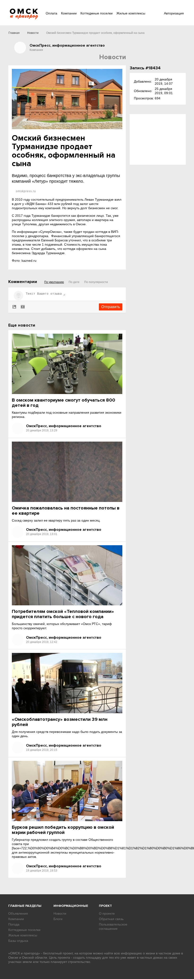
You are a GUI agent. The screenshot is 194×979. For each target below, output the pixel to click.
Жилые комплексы (130, 13)
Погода (13, 924)
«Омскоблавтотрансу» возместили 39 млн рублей (59, 722)
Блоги (57, 919)
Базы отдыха (18, 941)
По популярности (96, 282)
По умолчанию (54, 282)
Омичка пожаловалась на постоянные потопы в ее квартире (65, 510)
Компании (69, 13)
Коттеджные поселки (96, 13)
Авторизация (174, 13)
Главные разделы (24, 906)
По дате (74, 282)
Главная (14, 33)
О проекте (107, 913)
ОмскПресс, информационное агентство (63, 426)
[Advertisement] (158, 139)
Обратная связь (111, 919)
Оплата (51, 13)
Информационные (70, 906)
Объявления (18, 913)
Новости (33, 33)
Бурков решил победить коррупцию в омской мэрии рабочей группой (63, 829)
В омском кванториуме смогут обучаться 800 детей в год (63, 402)
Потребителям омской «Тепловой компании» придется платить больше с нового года (63, 614)
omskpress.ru (25, 191)
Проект (105, 906)
